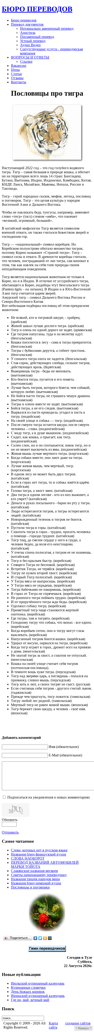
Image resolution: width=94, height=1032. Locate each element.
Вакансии (18, 66)
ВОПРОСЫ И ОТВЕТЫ (30, 57)
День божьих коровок (28, 992)
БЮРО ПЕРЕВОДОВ (37, 9)
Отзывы (17, 78)
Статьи (16, 74)
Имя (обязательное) (64, 747)
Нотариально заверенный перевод (46, 28)
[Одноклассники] (45, 938)
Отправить (10, 832)
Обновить (9, 820)
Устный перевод (32, 41)
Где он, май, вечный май (30, 1000)
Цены (15, 70)
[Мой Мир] (49, 938)
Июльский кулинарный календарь (37, 983)
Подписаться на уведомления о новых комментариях (48, 797)
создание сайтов (78, 1023)
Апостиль (27, 33)
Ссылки (26, 61)
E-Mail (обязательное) (65, 755)
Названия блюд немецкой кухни (36, 883)
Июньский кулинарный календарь (38, 996)
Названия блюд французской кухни (38, 854)
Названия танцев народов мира (35, 879)
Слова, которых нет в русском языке (39, 850)
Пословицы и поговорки (30, 887)
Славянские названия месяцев (34, 871)
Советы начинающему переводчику (39, 875)
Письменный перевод (37, 37)
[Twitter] (40, 938)
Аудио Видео (30, 45)
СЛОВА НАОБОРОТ (27, 858)
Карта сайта (53, 1025)
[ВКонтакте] (35, 938)
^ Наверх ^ (83, 1028)
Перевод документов (27, 24)
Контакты (18, 82)
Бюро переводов (24, 20)
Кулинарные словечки (28, 987)
